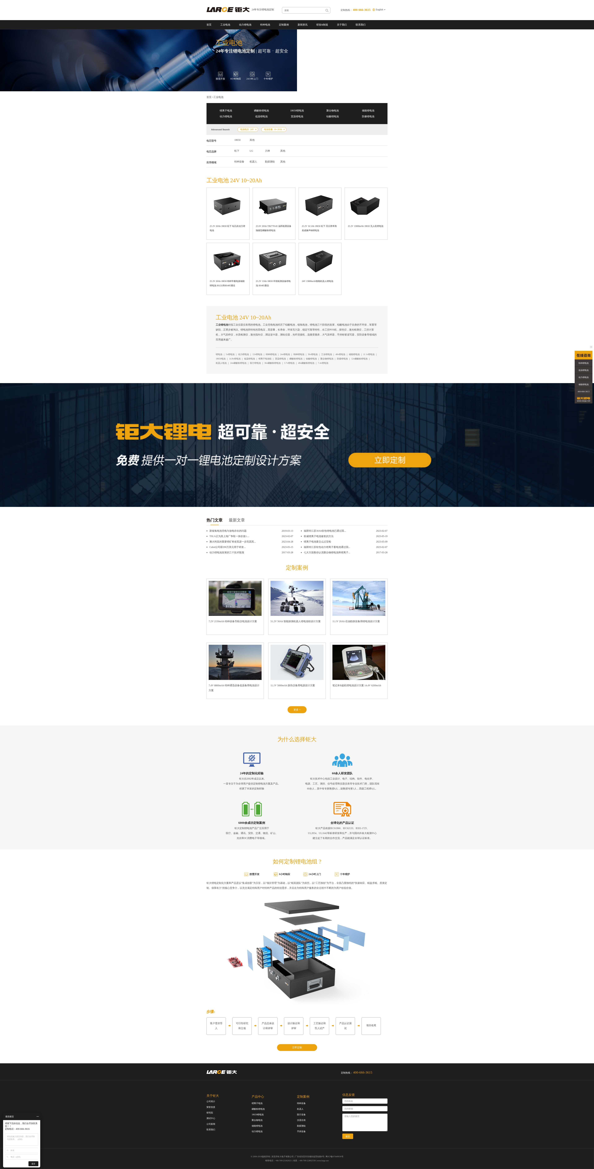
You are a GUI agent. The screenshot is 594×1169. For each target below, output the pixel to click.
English (380, 9)
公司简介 (211, 1101)
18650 (237, 140)
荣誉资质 (211, 1107)
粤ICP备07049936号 (334, 1156)
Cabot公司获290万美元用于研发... (227, 547)
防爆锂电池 (368, 116)
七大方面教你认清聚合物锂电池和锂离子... (327, 552)
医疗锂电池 (255, 363)
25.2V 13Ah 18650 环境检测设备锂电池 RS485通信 (273, 283)
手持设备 (301, 1131)
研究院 (210, 1113)
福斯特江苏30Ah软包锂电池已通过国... (325, 530)
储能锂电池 (368, 110)
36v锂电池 (313, 354)
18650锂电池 (297, 110)
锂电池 (219, 354)
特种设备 (239, 161)
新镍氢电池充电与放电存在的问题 (228, 530)
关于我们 (342, 24)
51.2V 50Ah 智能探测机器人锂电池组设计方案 (296, 621)
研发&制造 (322, 24)
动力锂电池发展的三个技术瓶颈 (226, 552)
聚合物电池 (332, 110)
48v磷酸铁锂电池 (306, 363)
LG (251, 150)
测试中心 (211, 1118)
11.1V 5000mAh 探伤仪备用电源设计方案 (293, 685)
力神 (267, 150)
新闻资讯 (303, 24)
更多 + (297, 709)
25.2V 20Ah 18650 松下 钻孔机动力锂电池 (227, 228)
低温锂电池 (261, 116)
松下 (236, 150)
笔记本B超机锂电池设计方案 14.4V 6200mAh (356, 685)
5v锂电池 (230, 354)
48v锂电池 (340, 354)
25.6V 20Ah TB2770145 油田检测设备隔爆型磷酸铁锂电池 (273, 228)
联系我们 (361, 24)
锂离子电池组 (264, 359)
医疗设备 (301, 1114)
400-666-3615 (584, 391)
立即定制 (297, 1047)
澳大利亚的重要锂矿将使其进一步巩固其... (232, 541)
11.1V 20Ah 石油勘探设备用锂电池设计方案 (356, 621)
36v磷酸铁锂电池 (272, 363)
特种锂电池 (271, 354)
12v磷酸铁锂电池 (359, 359)
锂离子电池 (226, 110)
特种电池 (265, 24)
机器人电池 (221, 363)
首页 (209, 24)
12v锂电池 (257, 354)
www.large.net (323, 1160)
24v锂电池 (285, 354)
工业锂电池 (326, 354)
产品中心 (258, 1096)
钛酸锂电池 (332, 116)
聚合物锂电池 (326, 359)
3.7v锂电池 (289, 363)
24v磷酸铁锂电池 (238, 363)
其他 (252, 140)
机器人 (253, 161)
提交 (348, 1136)
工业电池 (225, 24)
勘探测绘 (270, 161)
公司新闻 (211, 1124)
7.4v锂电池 (323, 363)
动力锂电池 (245, 24)
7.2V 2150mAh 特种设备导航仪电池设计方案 (233, 621)
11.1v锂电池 (368, 354)
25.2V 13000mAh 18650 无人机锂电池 (365, 226)
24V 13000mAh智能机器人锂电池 (317, 281)
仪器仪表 (301, 1120)
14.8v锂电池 (235, 359)
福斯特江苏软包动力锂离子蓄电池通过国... (327, 547)
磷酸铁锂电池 (261, 110)
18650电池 (221, 359)
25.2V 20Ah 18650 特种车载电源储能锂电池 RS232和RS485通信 (227, 283)
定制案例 (284, 24)
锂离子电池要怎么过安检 (317, 541)
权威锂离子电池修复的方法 (319, 536)
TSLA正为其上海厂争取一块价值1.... (229, 536)
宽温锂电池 (297, 116)
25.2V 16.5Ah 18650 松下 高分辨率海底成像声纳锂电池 (319, 228)
